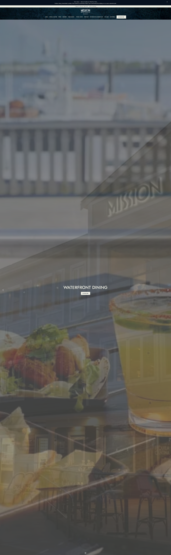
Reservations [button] (121, 17)
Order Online (71, 17)
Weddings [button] (65, 17)
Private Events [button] (79, 17)
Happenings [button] (112, 17)
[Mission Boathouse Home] (85, 11)
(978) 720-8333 (92, 6)
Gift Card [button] (107, 17)
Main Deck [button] (86, 17)
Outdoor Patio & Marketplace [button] (96, 17)
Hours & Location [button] (53, 17)
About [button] (46, 17)
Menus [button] (60, 17)
